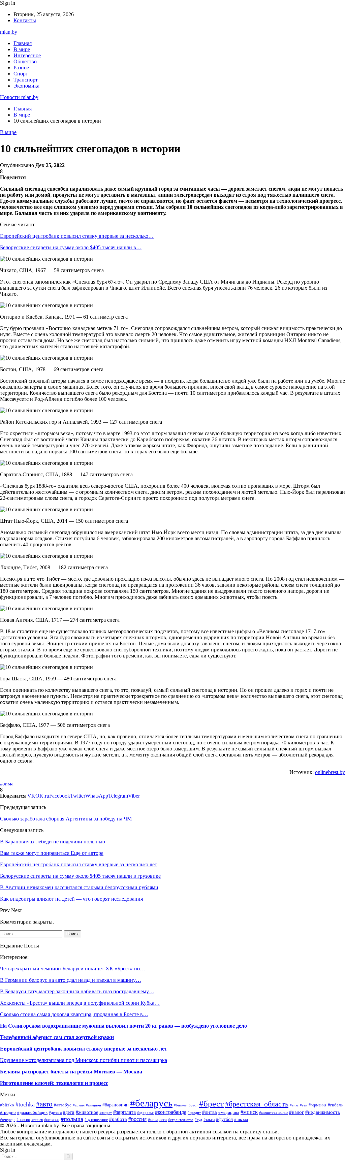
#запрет (105, 1112)
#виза (294, 1105)
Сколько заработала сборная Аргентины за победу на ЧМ (66, 818)
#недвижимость (322, 1112)
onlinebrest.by (330, 772)
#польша (72, 1119)
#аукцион (93, 1105)
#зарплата (124, 1112)
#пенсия (23, 1119)
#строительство (180, 1120)
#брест (211, 1103)
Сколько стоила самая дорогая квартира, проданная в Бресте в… (74, 1014)
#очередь (7, 1120)
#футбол (224, 1119)
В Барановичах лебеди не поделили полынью (52, 841)
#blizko (7, 1105)
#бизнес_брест (186, 1105)
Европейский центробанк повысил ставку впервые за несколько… (77, 236)
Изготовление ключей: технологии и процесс (54, 1083)
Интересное (27, 55)
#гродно (8, 1112)
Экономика (26, 86)
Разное (21, 67)
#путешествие (96, 1119)
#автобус (62, 1104)
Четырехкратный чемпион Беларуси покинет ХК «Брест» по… (72, 968)
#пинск (37, 1120)
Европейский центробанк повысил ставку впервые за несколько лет (83, 1049)
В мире (21, 49)
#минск (249, 1112)
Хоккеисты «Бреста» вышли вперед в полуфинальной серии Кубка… (80, 1003)
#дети (68, 1112)
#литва (209, 1112)
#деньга (55, 1112)
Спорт (20, 73)
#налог (296, 1112)
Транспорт (25, 80)
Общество (25, 61)
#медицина (228, 1112)
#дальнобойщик (32, 1112)
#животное (87, 1112)
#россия (137, 1119)
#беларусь (151, 1103)
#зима (6, 783)
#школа (241, 1119)
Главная (22, 43)
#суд (198, 1120)
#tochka (25, 1104)
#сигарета (157, 1119)
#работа (118, 1119)
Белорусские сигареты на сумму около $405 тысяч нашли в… (71, 247)
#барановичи (115, 1104)
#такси (209, 1119)
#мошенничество (273, 1112)
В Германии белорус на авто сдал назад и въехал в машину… (70, 980)
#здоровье (145, 1112)
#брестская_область (256, 1104)
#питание (51, 1119)
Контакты (24, 20)
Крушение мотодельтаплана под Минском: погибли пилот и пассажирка (83, 1060)
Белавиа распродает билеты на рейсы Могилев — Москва (71, 1071)
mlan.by (8, 32)
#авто (44, 1104)
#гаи (303, 1105)
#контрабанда (170, 1112)
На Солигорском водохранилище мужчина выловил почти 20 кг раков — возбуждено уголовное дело (123, 1026)
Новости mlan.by (19, 97)
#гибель (335, 1105)
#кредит (194, 1112)
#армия (79, 1105)
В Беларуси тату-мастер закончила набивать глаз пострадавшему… (77, 991)
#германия (317, 1105)
